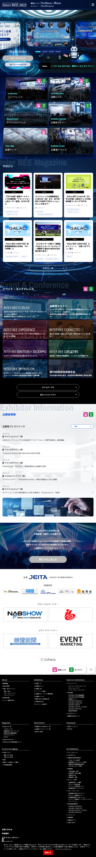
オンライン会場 (72, 780)
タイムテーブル (48, 387)
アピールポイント (73, 752)
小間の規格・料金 (73, 771)
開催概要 (5, 683)
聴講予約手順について (74, 716)
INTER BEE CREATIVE (74, 705)
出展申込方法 (72, 775)
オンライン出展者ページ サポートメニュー (80, 799)
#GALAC (24, 256)
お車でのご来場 (8, 757)
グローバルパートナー (10, 693)
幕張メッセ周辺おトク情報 (10, 762)
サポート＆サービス (73, 791)
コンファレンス (72, 683)
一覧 (75, 426)
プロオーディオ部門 (74, 760)
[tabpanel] (48, 34)
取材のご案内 (39, 732)
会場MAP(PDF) (39, 701)
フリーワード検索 (40, 691)
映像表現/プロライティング (11, 731)
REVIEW (70, 729)
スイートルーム (72, 801)
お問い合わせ (71, 822)
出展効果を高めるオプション (76, 793)
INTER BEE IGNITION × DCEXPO (77, 707)
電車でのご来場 (8, 755)
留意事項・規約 (72, 777)
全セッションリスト (48, 394)
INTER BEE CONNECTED (75, 703)
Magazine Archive (8, 739)
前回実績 (70, 817)
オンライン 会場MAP (41, 704)
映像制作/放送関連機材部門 (76, 764)
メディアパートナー (9, 695)
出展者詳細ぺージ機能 (74, 782)
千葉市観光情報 (7, 765)
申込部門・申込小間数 (74, 773)
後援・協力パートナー (9, 689)
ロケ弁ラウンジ (72, 713)
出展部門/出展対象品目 (74, 758)
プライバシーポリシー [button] (63, 849)
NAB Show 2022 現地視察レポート (12, 742)
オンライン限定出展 (74, 784)
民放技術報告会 (72, 711)
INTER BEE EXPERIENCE (75, 701)
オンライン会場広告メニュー (76, 786)
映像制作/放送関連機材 (10, 733)
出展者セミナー (39, 686)
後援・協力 (7, 691)
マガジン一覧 (48, 268)
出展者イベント (39, 696)
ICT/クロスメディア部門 (75, 766)
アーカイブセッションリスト (76, 690)
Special (6, 737)
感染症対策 (6, 698)
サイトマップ (7, 841)
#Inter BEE (39, 212)
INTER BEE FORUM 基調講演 (76, 695)
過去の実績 (6, 686)
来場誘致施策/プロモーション (76, 797)
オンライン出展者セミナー (76, 795)
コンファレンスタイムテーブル (77, 686)
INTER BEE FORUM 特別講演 (76, 697)
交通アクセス (7, 752)
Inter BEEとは (72, 755)
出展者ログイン (72, 820)
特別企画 (70, 692)
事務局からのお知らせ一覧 (42, 726)
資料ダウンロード (73, 726)
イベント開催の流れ (8, 700)
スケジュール (71, 815)
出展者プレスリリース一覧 (42, 729)
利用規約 (5, 833)
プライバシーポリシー (10, 837)
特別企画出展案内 (73, 804)
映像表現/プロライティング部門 (77, 762)
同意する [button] (48, 853)
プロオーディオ (8, 729)
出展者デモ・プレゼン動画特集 (44, 694)
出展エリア (38, 683)
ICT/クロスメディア (9, 735)
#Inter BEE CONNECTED (45, 214)
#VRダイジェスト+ (12, 214)
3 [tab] (51, 51)
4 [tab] (58, 51)
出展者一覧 (38, 689)
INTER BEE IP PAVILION (74, 709)
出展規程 (70, 769)
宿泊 (4, 759)
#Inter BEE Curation (12, 212)
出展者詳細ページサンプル (76, 788)
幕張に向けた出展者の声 (42, 699)
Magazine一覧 (7, 726)
